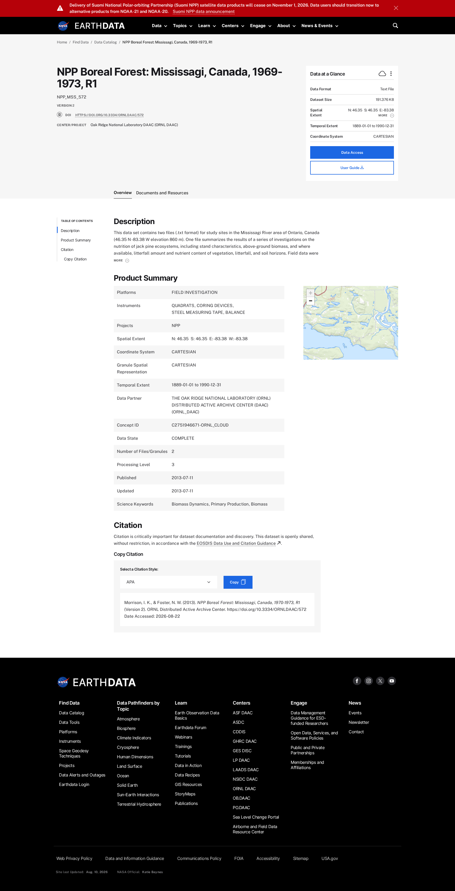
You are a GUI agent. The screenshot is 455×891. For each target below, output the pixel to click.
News (355, 703)
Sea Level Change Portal (256, 817)
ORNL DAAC (244, 788)
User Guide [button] (350, 168)
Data (156, 25)
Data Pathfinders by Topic (138, 706)
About (283, 25)
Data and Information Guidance (134, 858)
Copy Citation (75, 259)
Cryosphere (128, 747)
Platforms (68, 731)
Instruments (70, 741)
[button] (386, 115)
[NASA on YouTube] (392, 680)
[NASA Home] (63, 26)
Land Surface (129, 766)
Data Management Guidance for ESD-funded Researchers (309, 718)
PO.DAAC (241, 807)
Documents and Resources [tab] (162, 192)
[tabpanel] (227, 424)
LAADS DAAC (246, 769)
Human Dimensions (135, 756)
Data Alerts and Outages (82, 775)
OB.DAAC (241, 798)
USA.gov (330, 858)
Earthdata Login (74, 784)
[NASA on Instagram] (368, 680)
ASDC (238, 722)
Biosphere (126, 728)
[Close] (396, 8)
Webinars (183, 737)
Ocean (123, 775)
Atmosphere (128, 718)
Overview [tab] (123, 192)
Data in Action (188, 765)
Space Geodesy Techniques (74, 753)
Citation (67, 249)
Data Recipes (187, 775)
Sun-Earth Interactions (138, 794)
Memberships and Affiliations (307, 765)
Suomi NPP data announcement (204, 11)
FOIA (238, 858)
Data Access (352, 152)
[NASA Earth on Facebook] (357, 680)
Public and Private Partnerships (307, 750)
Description (70, 230)
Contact (356, 731)
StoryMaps (185, 793)
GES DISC (242, 750)
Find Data (81, 42)
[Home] (100, 25)
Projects (66, 765)
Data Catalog (105, 42)
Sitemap (301, 858)
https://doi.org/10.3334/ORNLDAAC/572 (109, 115)
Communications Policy (199, 858)
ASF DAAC (243, 712)
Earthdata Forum (190, 727)
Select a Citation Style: (139, 569)
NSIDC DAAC (245, 779)
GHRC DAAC (245, 741)
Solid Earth (127, 785)
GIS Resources (188, 784)
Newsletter (359, 722)
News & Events (317, 25)
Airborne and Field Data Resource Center (255, 829)
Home (62, 42)
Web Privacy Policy (74, 858)
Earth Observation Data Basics (197, 715)
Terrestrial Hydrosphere (139, 804)
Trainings (183, 746)
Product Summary (76, 240)
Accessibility (268, 858)
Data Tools (69, 722)
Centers (230, 25)
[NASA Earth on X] (380, 680)
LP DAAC (241, 760)
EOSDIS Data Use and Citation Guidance (236, 543)
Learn (204, 25)
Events (355, 712)
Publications (186, 803)
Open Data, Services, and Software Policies (314, 735)
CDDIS (239, 731)
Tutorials (183, 756)
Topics (180, 25)
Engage (258, 25)
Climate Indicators (134, 737)
